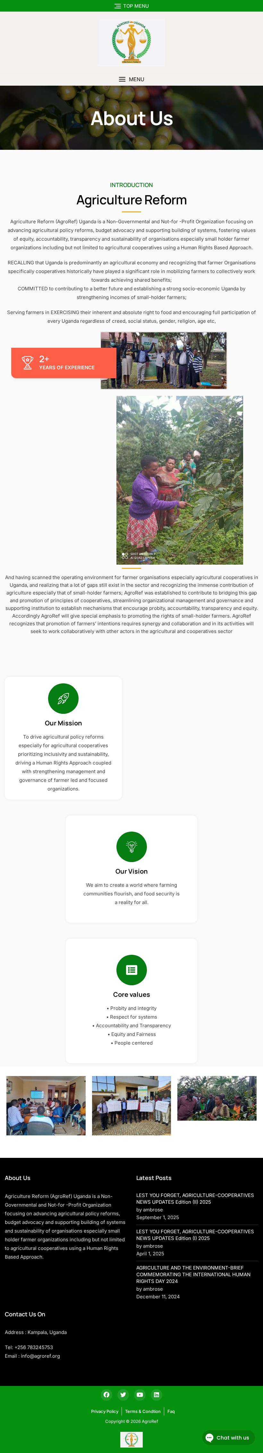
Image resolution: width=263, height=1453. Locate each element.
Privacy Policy (104, 1411)
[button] (131, 79)
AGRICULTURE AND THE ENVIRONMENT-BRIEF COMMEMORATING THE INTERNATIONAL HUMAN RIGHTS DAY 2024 (193, 1274)
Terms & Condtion (143, 1411)
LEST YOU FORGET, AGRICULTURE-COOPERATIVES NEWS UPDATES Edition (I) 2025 (195, 1234)
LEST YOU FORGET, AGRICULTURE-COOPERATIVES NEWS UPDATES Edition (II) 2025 (195, 1198)
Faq (171, 1411)
